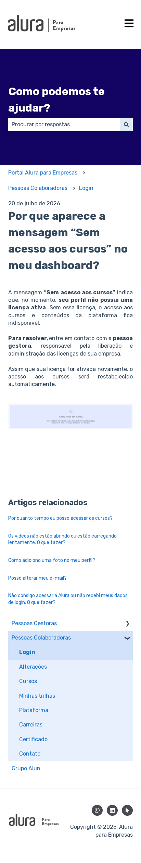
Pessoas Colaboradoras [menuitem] (41, 637)
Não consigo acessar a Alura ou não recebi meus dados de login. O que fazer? (68, 599)
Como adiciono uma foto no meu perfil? (51, 560)
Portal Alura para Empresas (42, 172)
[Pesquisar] (126, 124)
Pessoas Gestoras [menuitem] (34, 623)
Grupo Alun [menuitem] (26, 768)
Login (86, 188)
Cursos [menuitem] (28, 681)
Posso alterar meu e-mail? (37, 578)
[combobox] (64, 124)
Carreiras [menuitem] (30, 724)
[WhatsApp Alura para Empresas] (97, 810)
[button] (127, 624)
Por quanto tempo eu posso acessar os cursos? (60, 518)
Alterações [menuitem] (33, 667)
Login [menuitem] (27, 652)
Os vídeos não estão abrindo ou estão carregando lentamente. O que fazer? (62, 539)
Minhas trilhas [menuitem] (37, 696)
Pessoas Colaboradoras (37, 188)
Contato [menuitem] (29, 753)
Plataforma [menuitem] (33, 710)
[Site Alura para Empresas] (127, 810)
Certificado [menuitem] (33, 739)
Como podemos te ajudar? (56, 99)
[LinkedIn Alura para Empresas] (112, 810)
